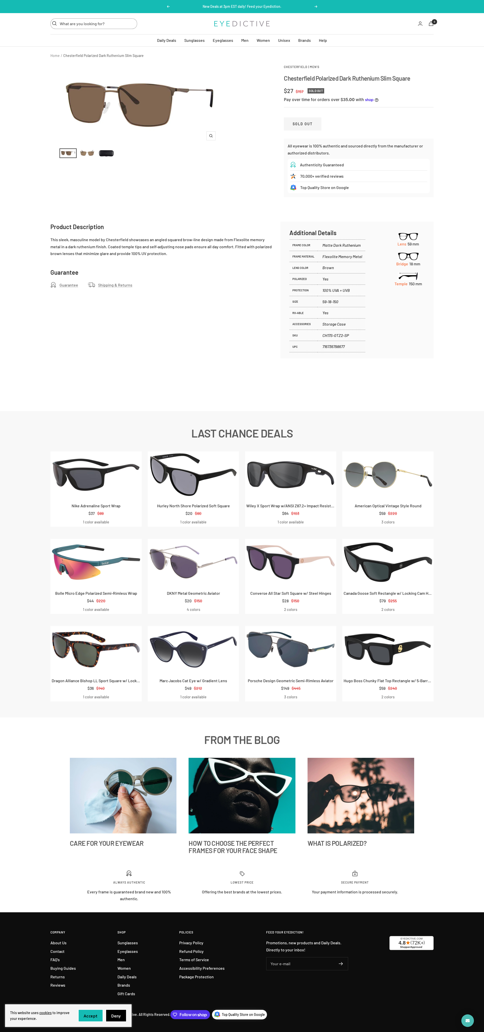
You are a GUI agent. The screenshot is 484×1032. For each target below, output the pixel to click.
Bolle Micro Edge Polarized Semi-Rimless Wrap (96, 593)
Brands (304, 40)
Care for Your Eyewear (106, 843)
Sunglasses (194, 40)
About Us (58, 942)
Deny (116, 1016)
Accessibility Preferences (202, 968)
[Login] (420, 23)
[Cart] (431, 23)
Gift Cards (126, 993)
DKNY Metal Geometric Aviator (193, 593)
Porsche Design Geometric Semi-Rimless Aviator (291, 680)
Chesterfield (295, 67)
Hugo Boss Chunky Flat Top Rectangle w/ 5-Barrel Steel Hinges (388, 680)
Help (323, 40)
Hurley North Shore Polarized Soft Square (193, 505)
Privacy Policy (191, 942)
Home (55, 55)
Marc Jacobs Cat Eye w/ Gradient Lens (193, 680)
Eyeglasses (223, 40)
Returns (57, 976)
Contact (57, 951)
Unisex (284, 40)
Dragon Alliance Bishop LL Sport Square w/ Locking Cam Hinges (96, 680)
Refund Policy (191, 951)
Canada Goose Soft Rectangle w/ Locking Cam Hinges (388, 593)
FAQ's (55, 959)
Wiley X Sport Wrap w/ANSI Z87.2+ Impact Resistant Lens (290, 505)
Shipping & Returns (115, 285)
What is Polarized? (337, 843)
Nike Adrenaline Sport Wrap (96, 505)
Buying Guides (63, 968)
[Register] (341, 963)
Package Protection (196, 976)
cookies (45, 1013)
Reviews (57, 985)
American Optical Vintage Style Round (388, 505)
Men (245, 40)
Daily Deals (166, 40)
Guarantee (68, 285)
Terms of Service (194, 959)
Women (263, 40)
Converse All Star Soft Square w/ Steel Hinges (290, 593)
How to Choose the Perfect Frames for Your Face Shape (233, 846)
